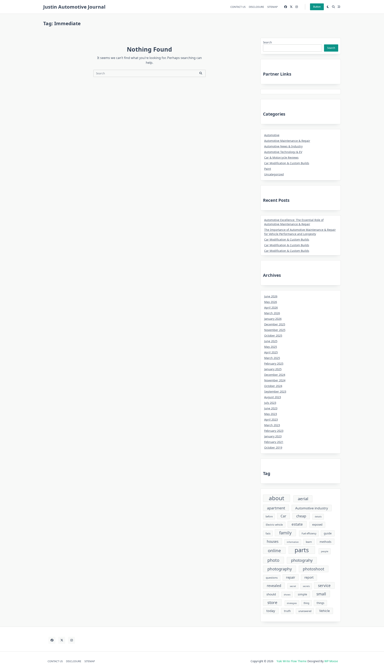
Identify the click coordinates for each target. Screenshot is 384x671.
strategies (292, 603)
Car (283, 516)
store (272, 602)
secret (293, 586)
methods (325, 542)
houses (272, 541)
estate (297, 524)
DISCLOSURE (256, 7)
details (318, 516)
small (321, 594)
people (324, 551)
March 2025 (272, 358)
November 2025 (274, 330)
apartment (276, 507)
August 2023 (272, 397)
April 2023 (271, 419)
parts (302, 550)
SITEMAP (272, 7)
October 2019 (273, 447)
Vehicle (324, 611)
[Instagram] (296, 7)
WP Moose (331, 661)
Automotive (271, 135)
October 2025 (273, 335)
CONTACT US (238, 7)
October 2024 (273, 386)
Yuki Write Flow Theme (292, 661)
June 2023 (270, 408)
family (285, 533)
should (271, 594)
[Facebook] (285, 7)
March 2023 (272, 425)
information (293, 542)
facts (268, 533)
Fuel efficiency (309, 533)
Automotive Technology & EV (283, 152)
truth (287, 611)
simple (302, 594)
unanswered (304, 611)
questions (272, 577)
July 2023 (270, 403)
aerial (303, 498)
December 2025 (274, 324)
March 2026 (272, 313)
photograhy (302, 560)
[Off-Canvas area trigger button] (339, 7)
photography (279, 569)
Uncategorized (274, 174)
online (274, 550)
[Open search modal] (333, 7)
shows (287, 594)
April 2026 (271, 307)
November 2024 (274, 380)
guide (328, 533)
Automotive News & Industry (283, 146)
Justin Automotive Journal (74, 6)
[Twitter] (291, 7)
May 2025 (270, 347)
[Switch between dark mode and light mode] (328, 7)
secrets (306, 586)
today (270, 611)
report (309, 577)
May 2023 (270, 414)
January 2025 (273, 369)
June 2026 (270, 296)
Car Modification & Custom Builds (286, 163)
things (320, 603)
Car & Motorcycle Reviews (281, 157)
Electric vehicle (274, 524)
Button (317, 6)
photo (273, 560)
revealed (274, 585)
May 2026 (270, 302)
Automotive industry (311, 508)
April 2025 (271, 352)
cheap (301, 516)
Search (267, 42)
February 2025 (273, 363)
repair (290, 577)
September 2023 (275, 391)
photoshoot (313, 569)
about (276, 498)
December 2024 (274, 375)
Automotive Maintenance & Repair (287, 141)
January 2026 (273, 319)
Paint (267, 169)
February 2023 (273, 431)
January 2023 (273, 436)
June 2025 (270, 341)
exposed (317, 524)
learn (309, 542)
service (324, 585)
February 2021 (273, 442)
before (269, 516)
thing (306, 603)
